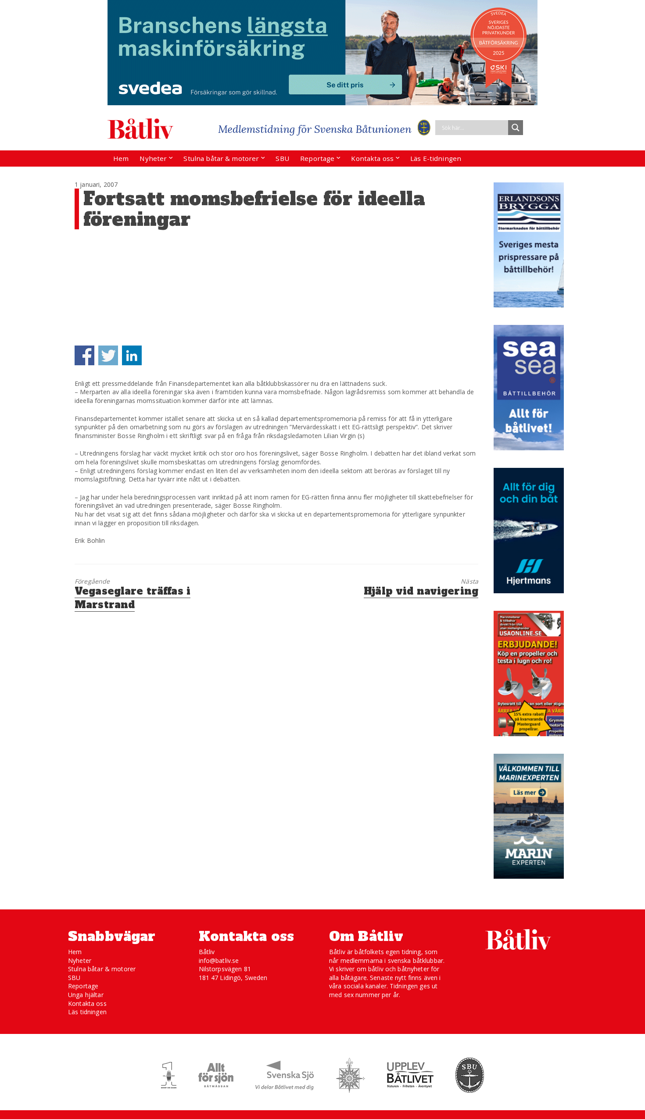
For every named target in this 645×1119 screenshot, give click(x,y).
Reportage (317, 158)
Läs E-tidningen (435, 158)
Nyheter (153, 158)
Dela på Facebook (84, 355)
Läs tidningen (87, 1012)
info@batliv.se (219, 960)
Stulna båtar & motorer (221, 158)
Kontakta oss (372, 158)
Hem (121, 158)
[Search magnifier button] (515, 127)
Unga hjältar (86, 995)
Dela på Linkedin (132, 355)
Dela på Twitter (108, 355)
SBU (282, 158)
